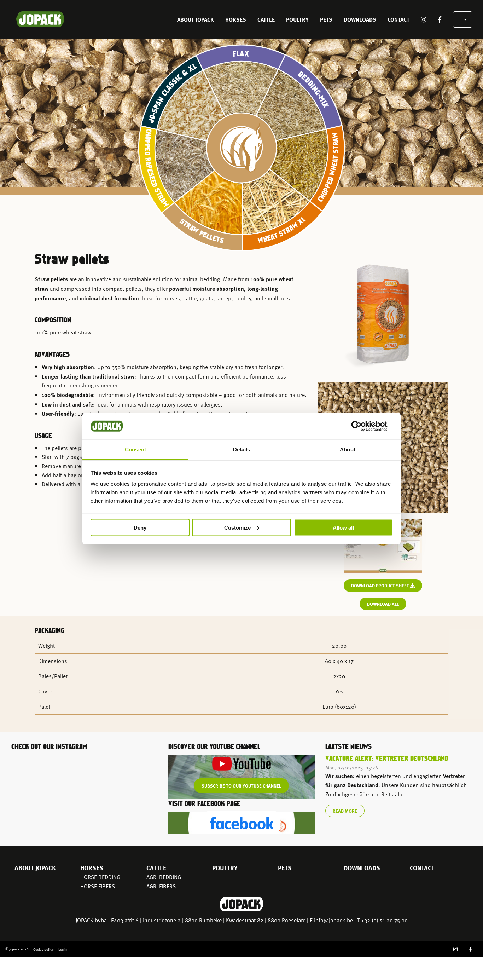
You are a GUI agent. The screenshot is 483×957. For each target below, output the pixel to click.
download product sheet (380, 585)
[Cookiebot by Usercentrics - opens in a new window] (362, 426)
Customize (237, 527)
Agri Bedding (163, 877)
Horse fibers (97, 886)
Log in (63, 949)
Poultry (297, 19)
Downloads (360, 19)
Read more (345, 810)
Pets (326, 19)
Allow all (343, 527)
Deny (140, 527)
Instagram (423, 19)
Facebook (439, 19)
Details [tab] (241, 449)
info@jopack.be (333, 920)
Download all (383, 603)
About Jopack (195, 19)
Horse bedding (100, 877)
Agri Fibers (161, 886)
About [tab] (347, 449)
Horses (235, 19)
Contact (398, 19)
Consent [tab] (135, 449)
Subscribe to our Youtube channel (241, 785)
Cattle (266, 19)
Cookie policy (43, 949)
